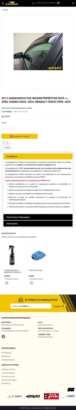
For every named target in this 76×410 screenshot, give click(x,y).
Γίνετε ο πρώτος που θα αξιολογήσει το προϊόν (16, 108)
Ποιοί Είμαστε (6, 353)
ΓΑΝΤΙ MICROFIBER (36, 270)
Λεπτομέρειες (12, 156)
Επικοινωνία (5, 356)
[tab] (38, 156)
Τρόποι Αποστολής (8, 376)
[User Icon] (33, 3)
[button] (33, 3)
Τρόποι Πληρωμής (8, 373)
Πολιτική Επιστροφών (9, 380)
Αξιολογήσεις (12, 223)
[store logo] (11, 3)
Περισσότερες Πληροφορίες (18, 217)
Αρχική (5, 10)
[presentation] (69, 389)
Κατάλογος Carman (8, 369)
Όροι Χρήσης (6, 383)
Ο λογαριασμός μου (8, 360)
